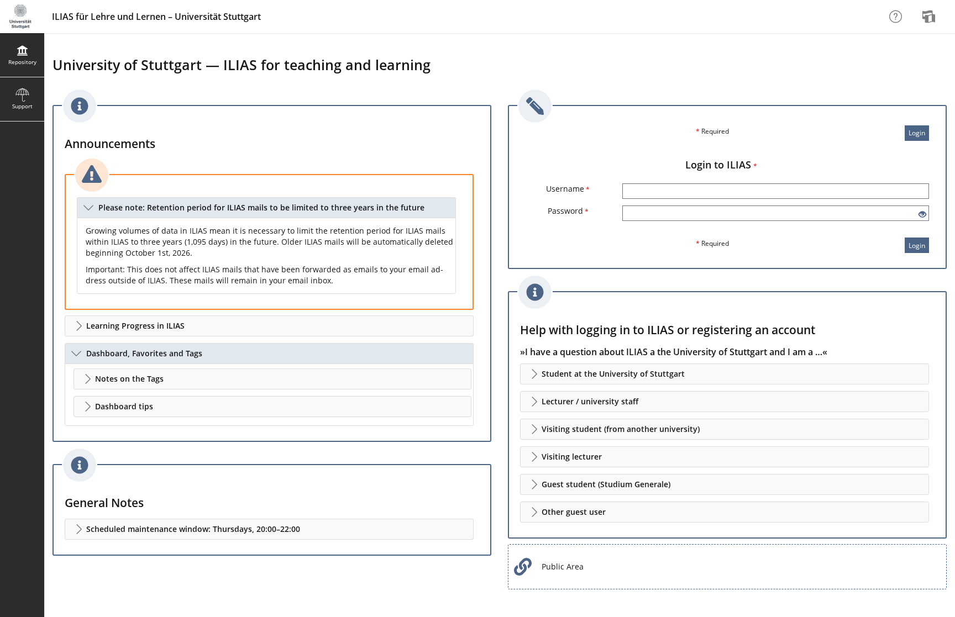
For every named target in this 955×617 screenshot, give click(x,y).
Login (917, 133)
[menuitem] (930, 16)
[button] (266, 207)
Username (568, 188)
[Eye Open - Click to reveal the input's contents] (922, 214)
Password (568, 210)
